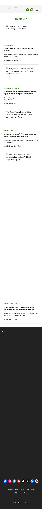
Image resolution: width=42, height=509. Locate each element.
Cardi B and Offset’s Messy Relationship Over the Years (18, 50)
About (16, 490)
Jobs (25, 493)
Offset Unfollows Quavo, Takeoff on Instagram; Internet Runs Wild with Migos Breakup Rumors (19, 308)
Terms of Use (30, 490)
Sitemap (10, 490)
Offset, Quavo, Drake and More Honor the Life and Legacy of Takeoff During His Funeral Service (20, 93)
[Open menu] (36, 9)
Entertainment (8, 45)
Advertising (18, 493)
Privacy (22, 490)
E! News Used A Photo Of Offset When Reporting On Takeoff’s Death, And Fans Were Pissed (20, 135)
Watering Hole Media (23, 503)
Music (17, 88)
